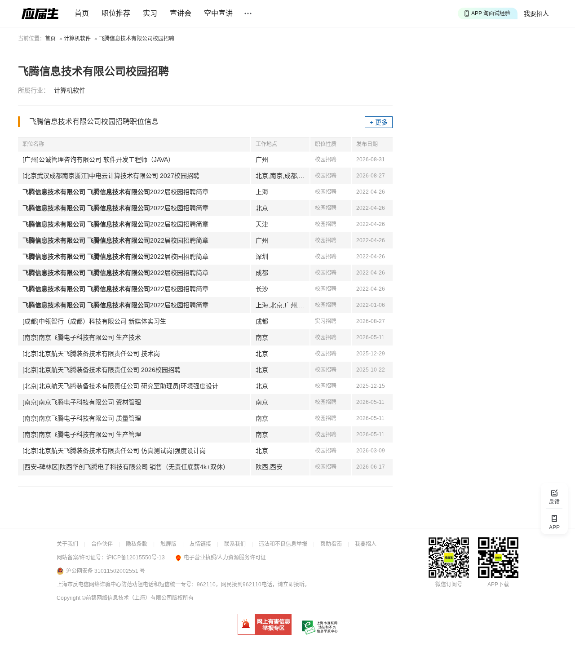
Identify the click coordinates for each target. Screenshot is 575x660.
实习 (150, 13)
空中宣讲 (218, 13)
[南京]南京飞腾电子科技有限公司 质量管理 (81, 418)
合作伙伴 (102, 544)
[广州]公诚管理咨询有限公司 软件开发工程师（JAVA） (98, 159)
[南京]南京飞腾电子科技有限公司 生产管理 (81, 434)
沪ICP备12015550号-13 (135, 557)
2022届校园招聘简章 (115, 191)
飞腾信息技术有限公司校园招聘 (136, 38)
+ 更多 (379, 122)
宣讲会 (180, 13)
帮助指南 (331, 544)
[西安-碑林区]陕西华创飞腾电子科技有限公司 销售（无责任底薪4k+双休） (125, 466)
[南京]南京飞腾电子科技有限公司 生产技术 (81, 337)
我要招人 (536, 13)
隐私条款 (136, 544)
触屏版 (168, 544)
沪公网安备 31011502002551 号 (105, 571)
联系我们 (235, 544)
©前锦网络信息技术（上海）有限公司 (127, 598)
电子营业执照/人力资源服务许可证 (225, 557)
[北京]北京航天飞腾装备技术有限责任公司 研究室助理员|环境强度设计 (120, 386)
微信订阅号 (448, 584)
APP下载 (498, 584)
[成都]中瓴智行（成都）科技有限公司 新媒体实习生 (94, 321)
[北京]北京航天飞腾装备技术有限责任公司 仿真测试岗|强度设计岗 (114, 450)
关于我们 (67, 544)
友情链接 (200, 544)
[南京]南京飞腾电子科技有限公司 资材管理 (81, 402)
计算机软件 (77, 38)
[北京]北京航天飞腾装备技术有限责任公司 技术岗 (91, 353)
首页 (82, 13)
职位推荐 (116, 13)
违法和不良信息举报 (283, 544)
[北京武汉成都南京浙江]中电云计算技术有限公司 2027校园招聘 (110, 175)
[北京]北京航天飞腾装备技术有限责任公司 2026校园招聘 (101, 369)
